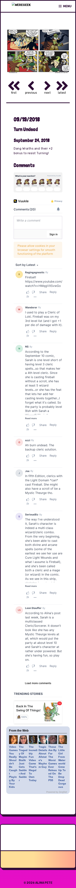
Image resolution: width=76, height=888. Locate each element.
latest (62, 92)
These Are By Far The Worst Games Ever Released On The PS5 (52, 763)
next (47, 92)
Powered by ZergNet (56, 792)
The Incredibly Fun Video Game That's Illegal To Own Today (33, 763)
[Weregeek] (21, 6)
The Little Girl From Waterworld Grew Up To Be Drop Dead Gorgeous (62, 766)
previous (31, 92)
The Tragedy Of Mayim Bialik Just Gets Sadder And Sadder (23, 763)
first (14, 92)
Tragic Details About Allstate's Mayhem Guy (43, 756)
